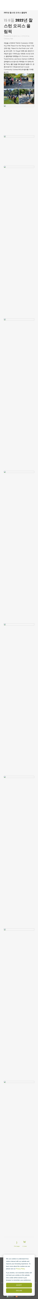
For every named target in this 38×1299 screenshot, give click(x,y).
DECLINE (19, 1290)
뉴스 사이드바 (22, 36)
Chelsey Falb (8, 39)
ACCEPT (19, 1285)
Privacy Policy (20, 1269)
